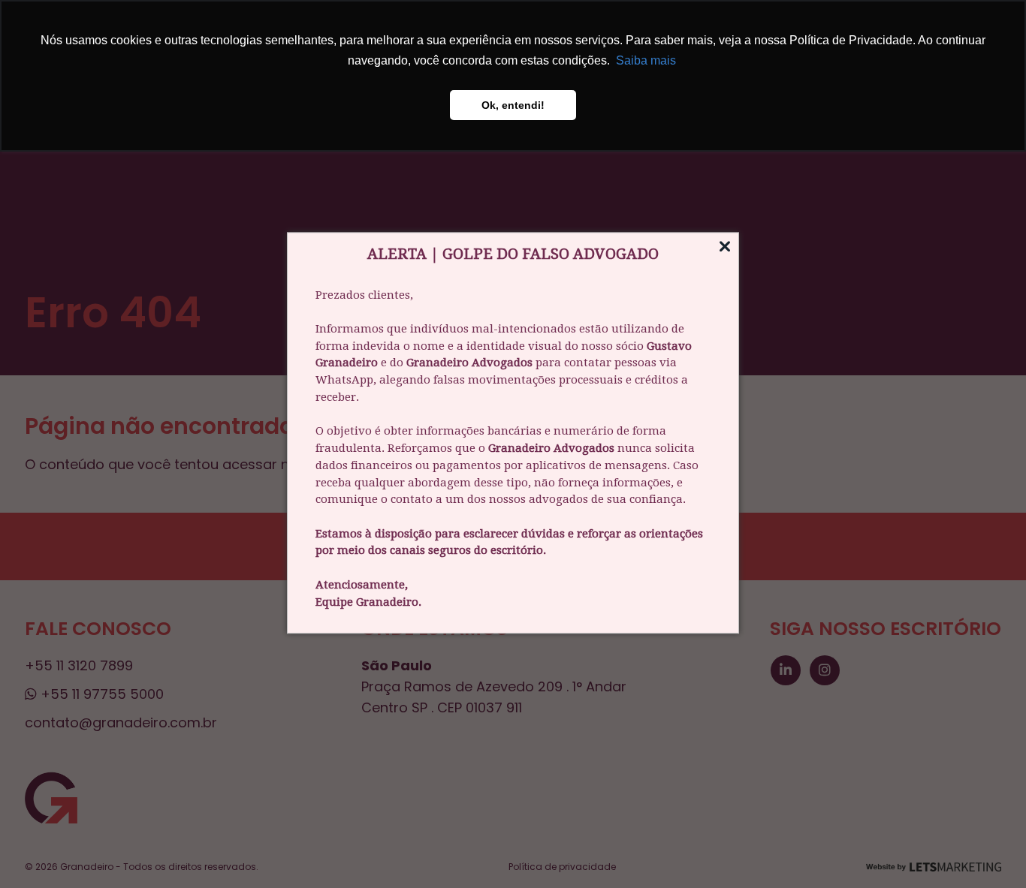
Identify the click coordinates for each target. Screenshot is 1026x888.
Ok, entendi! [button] (513, 105)
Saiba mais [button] (646, 60)
